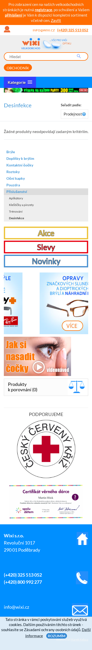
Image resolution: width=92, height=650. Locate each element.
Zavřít (56, 20)
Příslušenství (16, 191)
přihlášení (13, 15)
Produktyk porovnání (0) (22, 386)
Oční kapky (15, 178)
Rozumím (56, 636)
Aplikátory (16, 198)
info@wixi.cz (44, 30)
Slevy (46, 247)
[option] (46, 90)
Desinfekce (16, 218)
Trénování (15, 211)
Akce (46, 233)
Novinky (46, 261)
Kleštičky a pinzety (21, 205)
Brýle (10, 152)
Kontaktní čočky (19, 165)
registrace (43, 9)
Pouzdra (13, 185)
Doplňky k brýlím (20, 158)
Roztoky (13, 172)
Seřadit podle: (71, 105)
